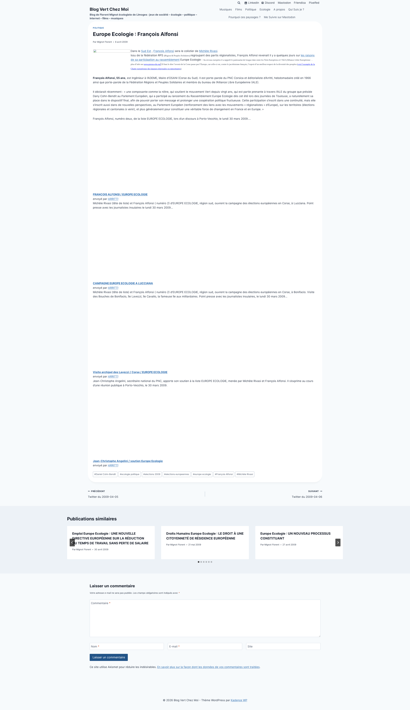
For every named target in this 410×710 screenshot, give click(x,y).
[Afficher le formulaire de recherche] (239, 3)
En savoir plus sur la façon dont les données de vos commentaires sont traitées (208, 667)
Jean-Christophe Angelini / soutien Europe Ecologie (128, 461)
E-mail (174, 646)
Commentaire (101, 603)
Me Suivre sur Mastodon (279, 17)
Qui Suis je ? (296, 9)
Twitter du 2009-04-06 (307, 494)
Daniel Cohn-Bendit (105, 474)
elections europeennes (176, 474)
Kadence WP (239, 700)
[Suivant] (337, 542)
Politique (250, 9)
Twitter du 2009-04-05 (103, 494)
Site (250, 646)
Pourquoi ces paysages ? (245, 17)
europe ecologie (202, 474)
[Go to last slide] (72, 542)
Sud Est (146, 51)
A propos (279, 9)
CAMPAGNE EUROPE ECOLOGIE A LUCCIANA (123, 283)
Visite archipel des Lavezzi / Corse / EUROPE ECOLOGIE (130, 372)
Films (238, 9)
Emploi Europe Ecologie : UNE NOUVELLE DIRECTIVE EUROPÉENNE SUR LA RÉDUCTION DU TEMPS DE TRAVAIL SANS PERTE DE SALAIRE (110, 538)
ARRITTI (113, 199)
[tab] (198, 562)
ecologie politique (129, 474)
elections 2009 (151, 474)
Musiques (226, 9)
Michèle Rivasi (208, 51)
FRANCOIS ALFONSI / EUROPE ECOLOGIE (120, 194)
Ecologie (265, 9)
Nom (95, 646)
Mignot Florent (104, 42)
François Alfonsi (163, 51)
